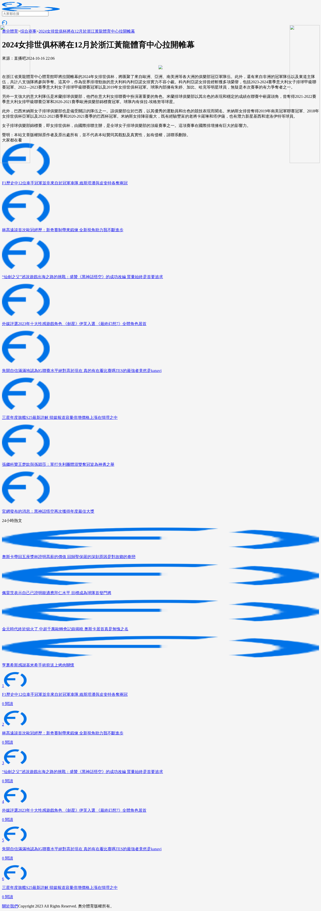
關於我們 (10, 906)
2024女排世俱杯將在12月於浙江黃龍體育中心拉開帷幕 (87, 31)
